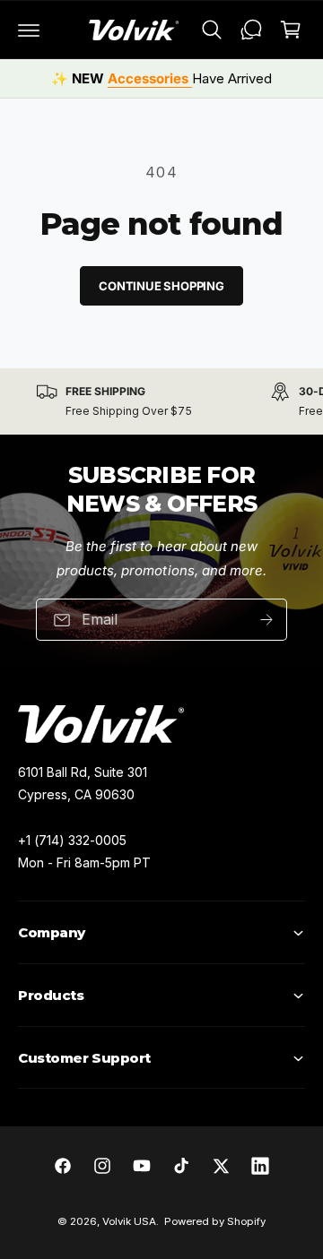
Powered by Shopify (215, 1221)
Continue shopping (161, 286)
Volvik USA (129, 1221)
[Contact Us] (251, 29)
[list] (161, 401)
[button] (28, 29)
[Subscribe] (266, 620)
